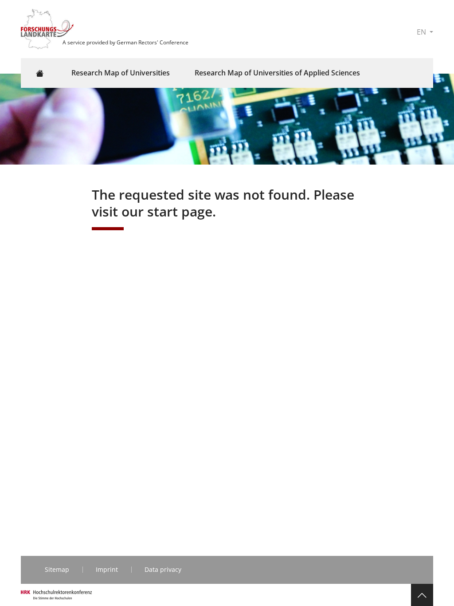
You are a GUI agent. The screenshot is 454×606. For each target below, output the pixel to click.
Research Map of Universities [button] (120, 73)
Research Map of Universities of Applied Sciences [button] (277, 73)
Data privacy (163, 569)
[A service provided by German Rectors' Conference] (48, 28)
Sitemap (57, 569)
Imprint (107, 569)
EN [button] (422, 32)
